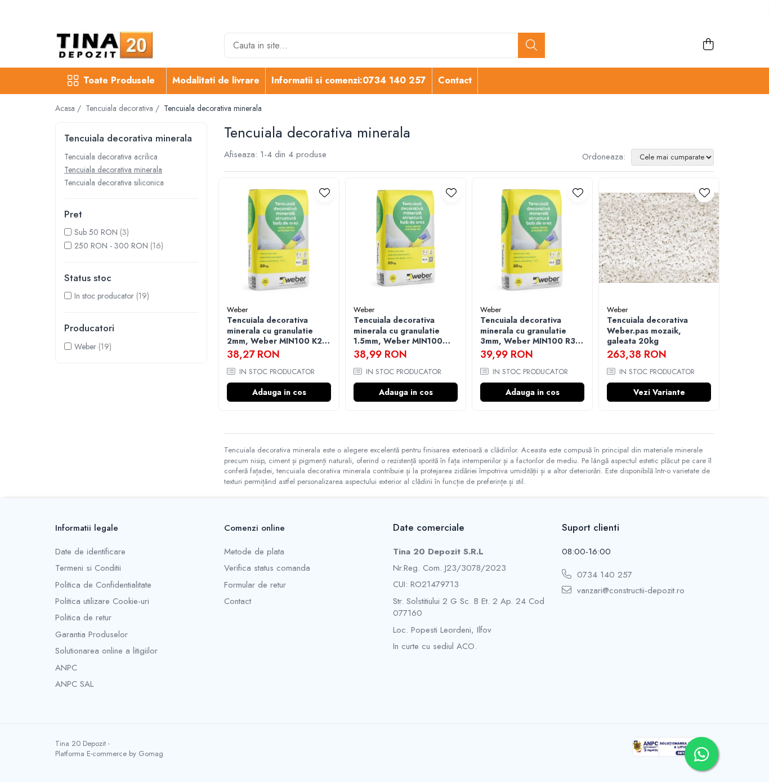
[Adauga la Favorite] (324, 192)
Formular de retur (255, 585)
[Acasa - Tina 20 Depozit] (111, 45)
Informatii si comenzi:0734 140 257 (348, 80)
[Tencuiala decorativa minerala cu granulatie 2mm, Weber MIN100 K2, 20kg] (279, 238)
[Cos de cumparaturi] (708, 45)
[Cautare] (531, 45)
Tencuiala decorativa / (124, 108)
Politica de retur (83, 618)
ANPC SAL (74, 684)
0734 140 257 (603, 575)
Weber (85, 346)
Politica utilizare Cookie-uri (102, 601)
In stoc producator (104, 295)
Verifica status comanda (267, 568)
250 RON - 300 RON (111, 245)
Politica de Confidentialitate (103, 585)
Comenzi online (254, 528)
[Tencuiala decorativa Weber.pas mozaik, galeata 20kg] (659, 238)
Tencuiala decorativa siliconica (114, 182)
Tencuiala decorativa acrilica (111, 156)
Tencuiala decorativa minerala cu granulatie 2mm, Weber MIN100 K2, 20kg (276, 330)
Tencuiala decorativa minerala (113, 169)
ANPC (66, 668)
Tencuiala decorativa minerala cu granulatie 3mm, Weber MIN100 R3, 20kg (529, 330)
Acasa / (69, 108)
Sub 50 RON (96, 232)
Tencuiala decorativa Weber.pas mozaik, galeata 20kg (647, 330)
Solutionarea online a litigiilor (106, 651)
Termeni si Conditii (88, 568)
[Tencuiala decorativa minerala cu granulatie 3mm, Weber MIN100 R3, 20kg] (532, 238)
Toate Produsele (119, 80)
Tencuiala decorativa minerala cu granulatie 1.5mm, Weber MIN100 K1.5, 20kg (398, 330)
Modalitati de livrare (216, 80)
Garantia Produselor (91, 635)
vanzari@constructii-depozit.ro (629, 591)
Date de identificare (90, 552)
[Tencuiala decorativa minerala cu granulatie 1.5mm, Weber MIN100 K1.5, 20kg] (406, 238)
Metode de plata (254, 552)
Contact (455, 80)
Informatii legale (86, 528)
